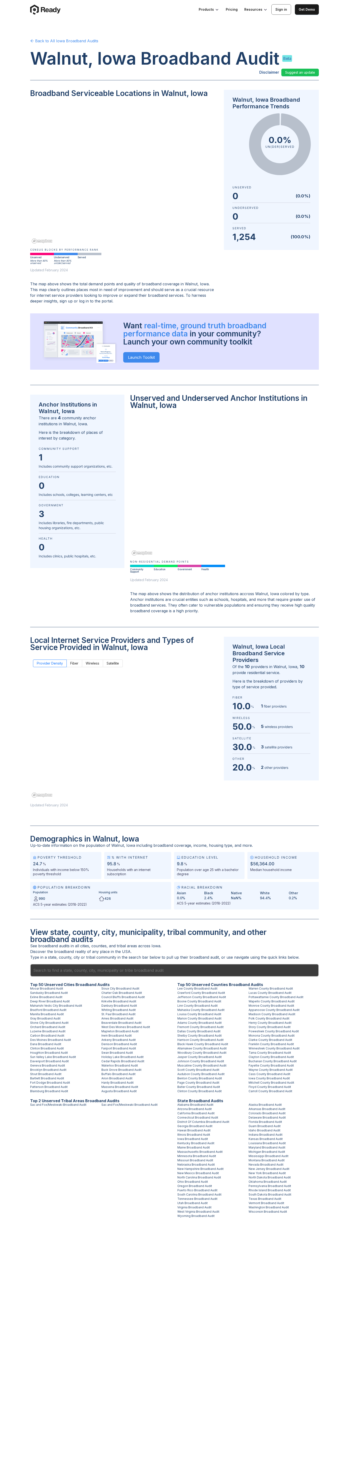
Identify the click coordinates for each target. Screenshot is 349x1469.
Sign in (281, 9)
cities (84, 945)
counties (99, 945)
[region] (124, 174)
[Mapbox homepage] (42, 241)
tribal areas (127, 945)
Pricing (232, 9)
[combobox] (174, 970)
